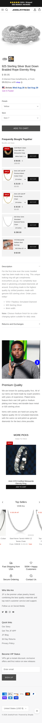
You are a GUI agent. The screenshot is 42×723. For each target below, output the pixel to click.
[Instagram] (10, 612)
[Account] (34, 9)
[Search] (7, 9)
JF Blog (5, 635)
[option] (21, 34)
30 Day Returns (9, 639)
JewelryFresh (13, 715)
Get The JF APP (9, 631)
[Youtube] (13, 612)
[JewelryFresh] (21, 9)
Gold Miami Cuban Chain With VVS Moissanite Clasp (20, 150)
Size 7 (6, 118)
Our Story (6, 626)
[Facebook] (6, 612)
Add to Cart (21, 128)
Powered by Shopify (26, 715)
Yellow (6, 106)
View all (21, 506)
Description (7, 266)
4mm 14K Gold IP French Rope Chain (19, 196)
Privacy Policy (8, 643)
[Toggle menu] (2, 9)
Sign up (9, 677)
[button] (37, 362)
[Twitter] (3, 612)
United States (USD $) (13, 708)
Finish (4, 101)
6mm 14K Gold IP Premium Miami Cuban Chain (19, 173)
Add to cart (33, 156)
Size (4, 113)
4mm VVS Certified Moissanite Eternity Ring (21, 482)
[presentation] (3, 461)
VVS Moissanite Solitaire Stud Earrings (19, 242)
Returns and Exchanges (13, 324)
